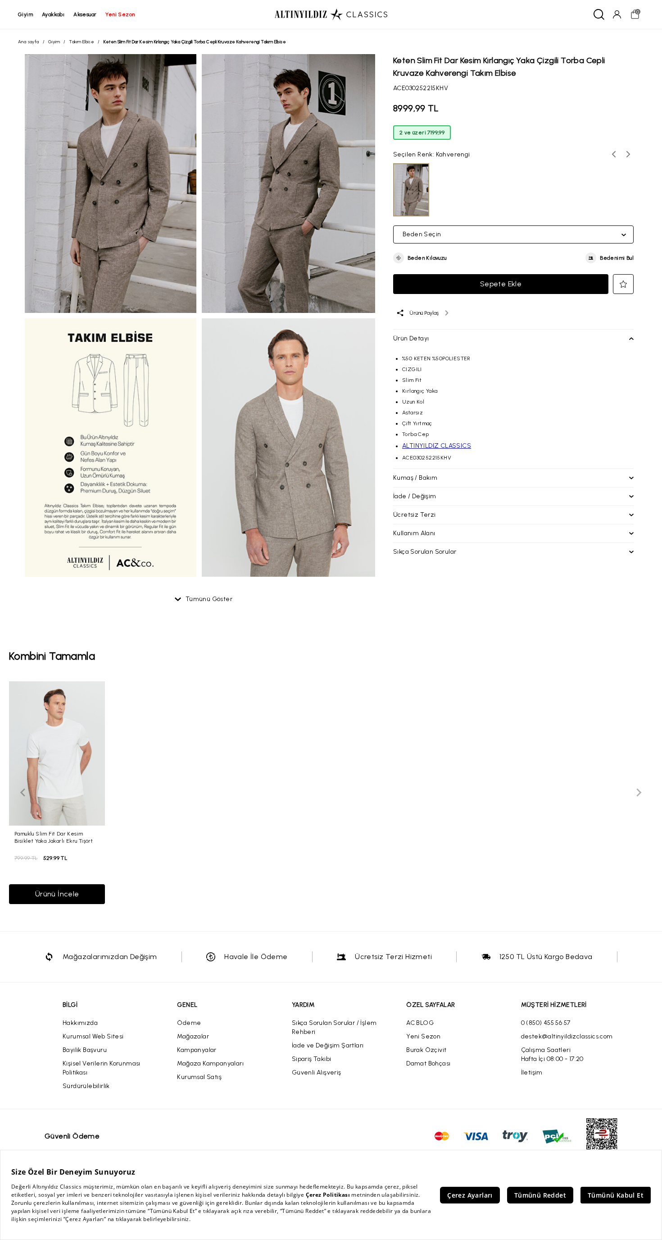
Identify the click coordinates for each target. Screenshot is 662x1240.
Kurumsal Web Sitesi (93, 1036)
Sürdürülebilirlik (86, 1086)
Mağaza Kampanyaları (210, 1063)
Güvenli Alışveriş (316, 1072)
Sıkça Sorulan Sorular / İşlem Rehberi (334, 1027)
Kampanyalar (196, 1050)
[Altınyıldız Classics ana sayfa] (331, 14)
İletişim (532, 1072)
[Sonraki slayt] (638, 792)
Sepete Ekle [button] (500, 284)
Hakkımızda (80, 1023)
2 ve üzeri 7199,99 (421, 132)
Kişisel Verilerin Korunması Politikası (102, 1068)
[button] (420, 258)
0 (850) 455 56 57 (546, 1023)
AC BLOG (420, 1023)
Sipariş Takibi (311, 1059)
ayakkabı (53, 14)
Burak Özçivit (426, 1050)
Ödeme (189, 1023)
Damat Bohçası (428, 1063)
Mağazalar (193, 1036)
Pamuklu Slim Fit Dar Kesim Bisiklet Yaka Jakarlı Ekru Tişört (53, 837)
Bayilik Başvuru (85, 1050)
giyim (25, 14)
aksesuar (84, 14)
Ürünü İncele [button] (57, 894)
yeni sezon (120, 14)
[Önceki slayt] (23, 792)
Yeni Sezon (423, 1036)
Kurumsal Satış (199, 1077)
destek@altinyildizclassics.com (567, 1036)
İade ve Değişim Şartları (328, 1045)
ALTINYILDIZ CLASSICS (436, 446)
